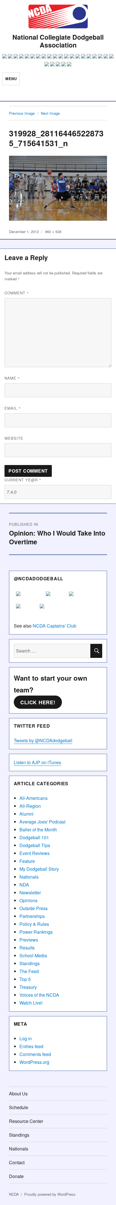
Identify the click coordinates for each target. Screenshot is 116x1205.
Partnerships (32, 916)
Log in (25, 1038)
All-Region (30, 806)
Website (14, 438)
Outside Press (33, 908)
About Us (18, 1093)
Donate (16, 1176)
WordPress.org (34, 1062)
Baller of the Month (38, 829)
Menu (11, 78)
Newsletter (30, 892)
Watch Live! (31, 1002)
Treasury (28, 987)
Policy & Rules (34, 924)
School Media (33, 955)
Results (27, 947)
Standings (29, 963)
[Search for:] (52, 650)
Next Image (50, 113)
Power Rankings (36, 932)
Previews (28, 940)
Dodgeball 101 (34, 837)
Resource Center (26, 1121)
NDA (24, 884)
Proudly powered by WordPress (49, 1194)
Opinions (28, 900)
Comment (17, 292)
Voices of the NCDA (39, 995)
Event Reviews (34, 853)
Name (12, 378)
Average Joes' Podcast (42, 821)
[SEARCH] (96, 651)
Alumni (26, 814)
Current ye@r (23, 479)
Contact (16, 1162)
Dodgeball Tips (34, 845)
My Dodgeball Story (39, 869)
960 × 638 (53, 231)
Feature (27, 861)
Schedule (18, 1107)
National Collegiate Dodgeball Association (58, 40)
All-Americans (33, 798)
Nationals (29, 877)
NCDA (14, 1194)
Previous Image (22, 113)
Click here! (37, 702)
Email (13, 408)
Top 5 (25, 979)
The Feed (29, 971)
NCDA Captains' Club (54, 625)
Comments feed (35, 1054)
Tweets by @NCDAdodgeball (43, 740)
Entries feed (31, 1046)
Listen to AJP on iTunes (37, 762)
